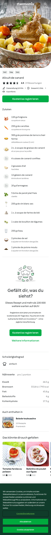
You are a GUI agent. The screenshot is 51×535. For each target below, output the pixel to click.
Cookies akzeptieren (25, 530)
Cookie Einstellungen (25, 514)
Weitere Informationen (25, 340)
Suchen (45, 7)
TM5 (17, 72)
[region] (25, 509)
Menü (6, 7)
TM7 (5, 72)
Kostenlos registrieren (25, 98)
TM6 (11, 72)
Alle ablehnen (25, 522)
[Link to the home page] (25, 5)
